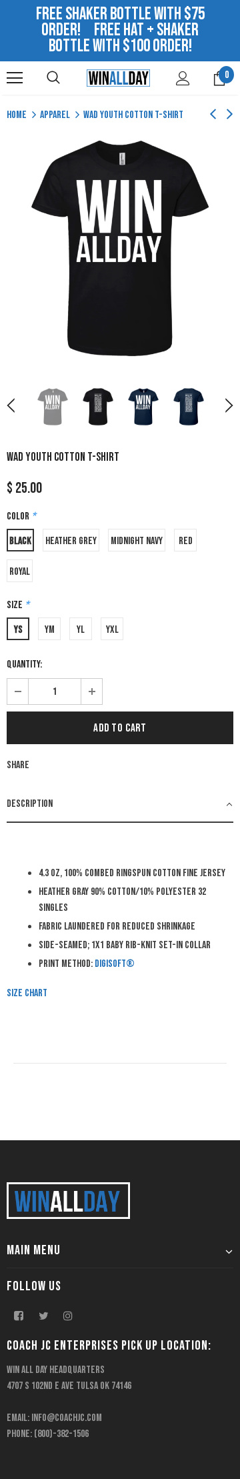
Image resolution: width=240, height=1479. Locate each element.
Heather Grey (71, 541)
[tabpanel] (120, 915)
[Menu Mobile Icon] (15, 78)
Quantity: (24, 664)
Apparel (55, 115)
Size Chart (27, 993)
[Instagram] (68, 1316)
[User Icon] (183, 78)
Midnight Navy (137, 541)
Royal (19, 571)
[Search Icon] (53, 78)
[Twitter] (43, 1316)
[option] (120, 248)
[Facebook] (19, 1316)
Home (17, 115)
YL (81, 629)
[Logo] (118, 78)
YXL (112, 629)
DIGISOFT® (115, 964)
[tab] (120, 805)
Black (20, 541)
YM (50, 629)
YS (18, 629)
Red (186, 541)
